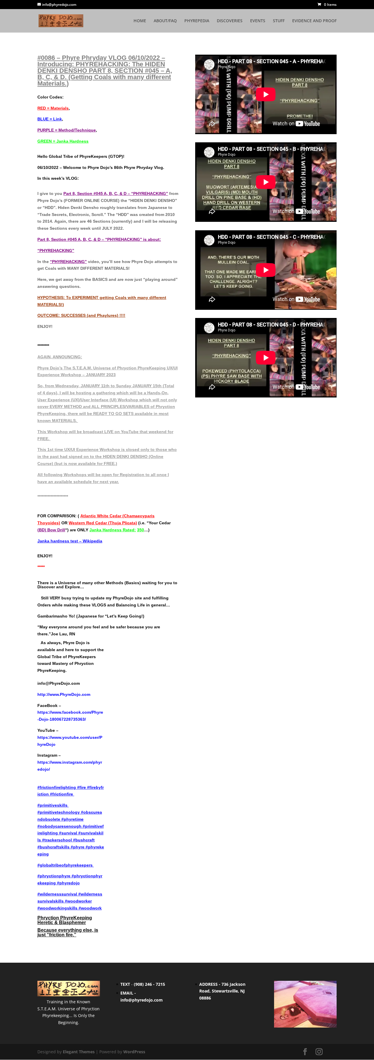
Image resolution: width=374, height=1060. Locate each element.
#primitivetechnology (59, 812)
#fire (82, 787)
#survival (68, 833)
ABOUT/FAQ (165, 21)
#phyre (77, 847)
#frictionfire (62, 794)
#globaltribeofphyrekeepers (65, 865)
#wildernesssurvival (57, 894)
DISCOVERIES (230, 21)
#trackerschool (57, 840)
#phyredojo (68, 883)
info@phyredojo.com (141, 1000)
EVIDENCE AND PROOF (314, 21)
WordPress (134, 1051)
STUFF (279, 21)
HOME (140, 21)
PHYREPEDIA (196, 21)
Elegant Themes (79, 1051)
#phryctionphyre (54, 876)
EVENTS (257, 21)
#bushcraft (84, 840)
